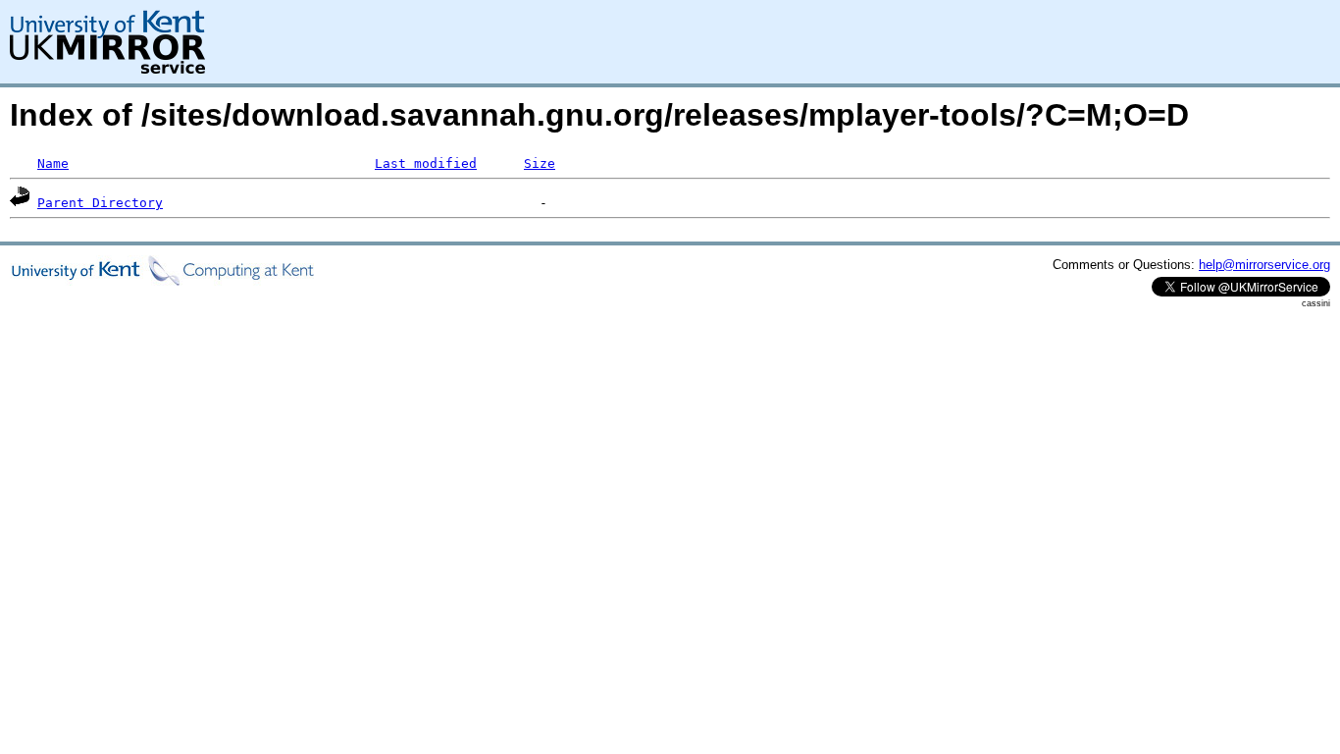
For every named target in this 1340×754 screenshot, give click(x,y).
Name (53, 163)
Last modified (426, 163)
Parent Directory (100, 202)
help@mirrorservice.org (1264, 264)
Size (539, 163)
